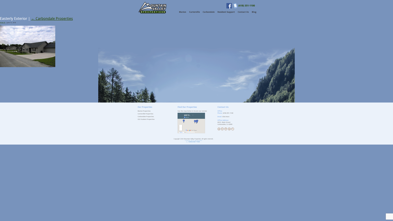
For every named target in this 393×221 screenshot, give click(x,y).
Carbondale (209, 12)
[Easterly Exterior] (27, 46)
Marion (182, 12)
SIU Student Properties (146, 119)
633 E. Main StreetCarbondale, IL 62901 (225, 123)
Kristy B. (2, 22)
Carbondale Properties (52, 18)
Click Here (225, 116)
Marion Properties (144, 111)
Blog (254, 12)
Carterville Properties (145, 114)
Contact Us (243, 12)
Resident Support (226, 12)
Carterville (194, 12)
